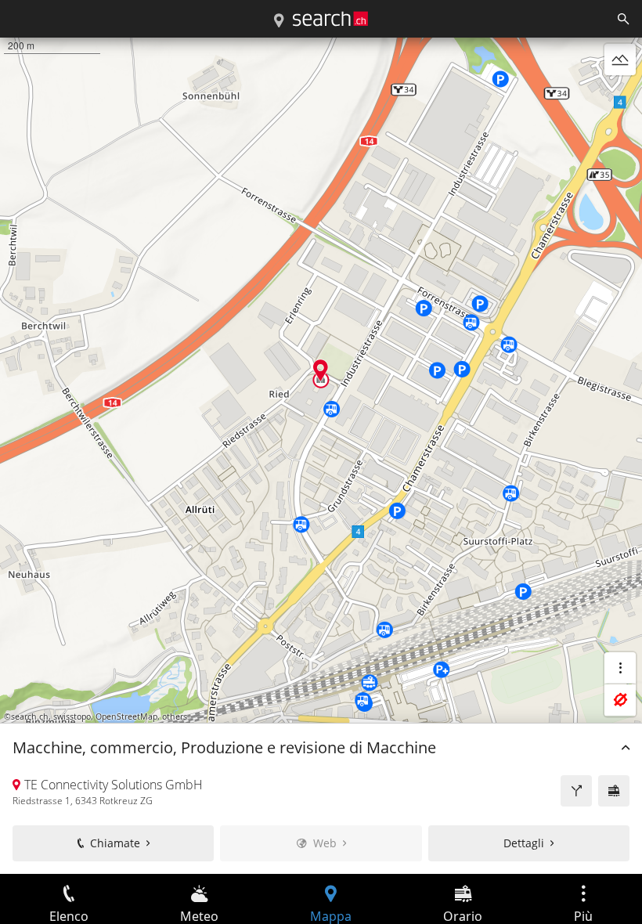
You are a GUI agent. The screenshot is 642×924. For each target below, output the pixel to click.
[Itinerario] (576, 791)
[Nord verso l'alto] (620, 97)
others (174, 716)
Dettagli (523, 843)
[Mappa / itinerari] (278, 21)
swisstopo (72, 716)
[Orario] (613, 791)
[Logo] (330, 19)
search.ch (30, 716)
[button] (320, 370)
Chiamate (115, 843)
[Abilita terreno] (620, 59)
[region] (321, 456)
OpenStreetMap (126, 716)
